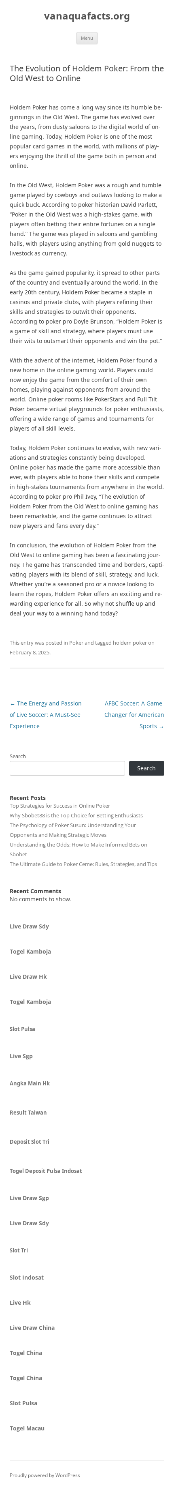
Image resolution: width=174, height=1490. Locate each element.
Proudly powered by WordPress (45, 1475)
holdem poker (130, 642)
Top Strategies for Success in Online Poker (60, 805)
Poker (76, 642)
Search (18, 756)
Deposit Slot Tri (29, 1141)
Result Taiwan (28, 1112)
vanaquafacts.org (87, 16)
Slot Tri (19, 1250)
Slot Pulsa (22, 1029)
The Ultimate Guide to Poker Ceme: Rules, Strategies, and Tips (83, 864)
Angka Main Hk (30, 1083)
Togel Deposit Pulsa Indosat (46, 1171)
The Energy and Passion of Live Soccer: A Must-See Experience (46, 714)
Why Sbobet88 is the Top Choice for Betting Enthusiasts (76, 815)
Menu (87, 38)
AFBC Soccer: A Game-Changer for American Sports (134, 714)
